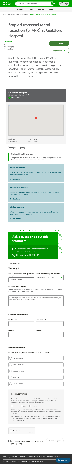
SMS (25, 406)
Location (7, 44)
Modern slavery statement (12, 458)
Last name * (41, 320)
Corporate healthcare (53, 456)
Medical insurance (19, 371)
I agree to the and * (27, 442)
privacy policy (16, 443)
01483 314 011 (34, 255)
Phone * (39, 331)
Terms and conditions (9, 461)
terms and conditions (30, 441)
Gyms (31, 10)
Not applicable (18, 384)
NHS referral (17, 377)
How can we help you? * (17, 287)
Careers (22, 456)
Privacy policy (23, 461)
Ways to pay (9, 46)
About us (5, 456)
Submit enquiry (55, 441)
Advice (51, 10)
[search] (35, 4)
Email (16, 406)
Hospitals (20, 10)
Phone (34, 406)
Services (41, 10)
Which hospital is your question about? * (21, 274)
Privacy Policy (20, 420)
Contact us (8, 49)
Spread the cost (18, 365)
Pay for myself (18, 358)
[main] (36, 233)
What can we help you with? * (48, 273)
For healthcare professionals (36, 456)
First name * (13, 320)
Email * (11, 331)
